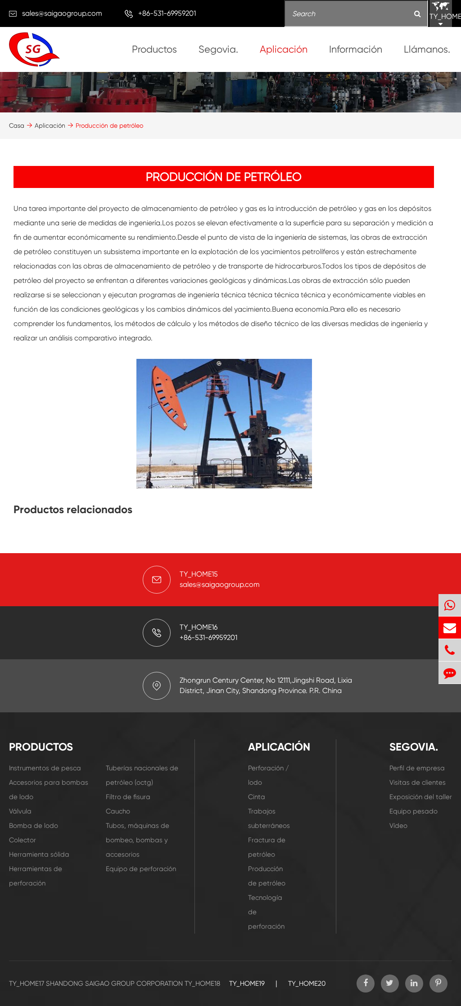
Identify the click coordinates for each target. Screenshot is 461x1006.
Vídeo (398, 826)
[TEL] (449, 650)
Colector (22, 840)
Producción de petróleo (109, 125)
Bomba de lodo (33, 826)
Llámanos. (427, 49)
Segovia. (218, 49)
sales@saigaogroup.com (62, 13)
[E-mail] (449, 628)
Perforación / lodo (268, 775)
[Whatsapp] (449, 605)
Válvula (20, 811)
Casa (16, 125)
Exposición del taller (420, 797)
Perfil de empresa (417, 768)
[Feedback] (449, 673)
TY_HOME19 (247, 983)
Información (355, 49)
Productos (154, 49)
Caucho (118, 811)
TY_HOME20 (306, 983)
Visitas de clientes (417, 782)
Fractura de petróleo (266, 847)
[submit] (417, 14)
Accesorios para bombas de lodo (48, 789)
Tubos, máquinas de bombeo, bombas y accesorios (137, 840)
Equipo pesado (413, 811)
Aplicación (283, 49)
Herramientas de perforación (35, 876)
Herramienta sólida (39, 854)
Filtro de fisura (128, 797)
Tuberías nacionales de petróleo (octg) (142, 775)
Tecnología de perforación (266, 912)
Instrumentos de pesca (45, 768)
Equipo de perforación (141, 869)
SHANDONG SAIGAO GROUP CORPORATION (114, 983)
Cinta (256, 797)
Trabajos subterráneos (269, 818)
